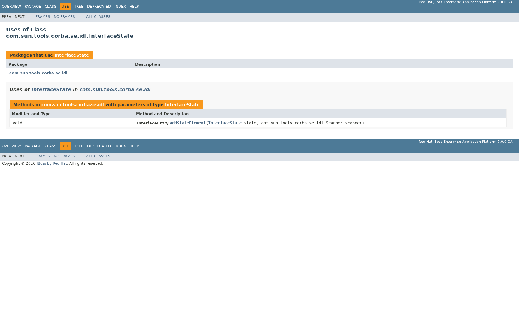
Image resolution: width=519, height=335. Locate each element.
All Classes (98, 17)
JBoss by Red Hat (52, 163)
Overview (11, 6)
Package (33, 6)
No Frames (64, 17)
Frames (42, 17)
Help (134, 6)
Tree (78, 6)
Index (120, 6)
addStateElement (188, 123)
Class (50, 6)
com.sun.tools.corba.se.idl (38, 73)
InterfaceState (72, 55)
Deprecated (99, 6)
